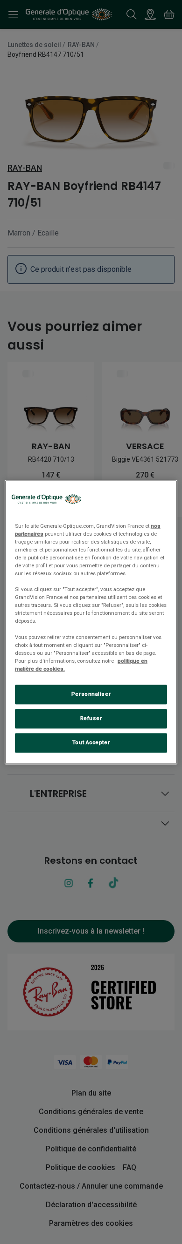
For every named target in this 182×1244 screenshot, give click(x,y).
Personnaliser (91, 694)
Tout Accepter (91, 742)
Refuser (91, 718)
